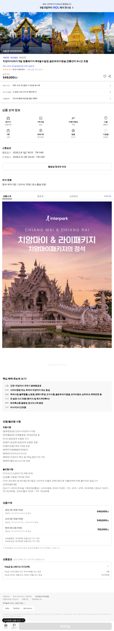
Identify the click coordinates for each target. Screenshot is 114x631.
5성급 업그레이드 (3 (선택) (17, 566)
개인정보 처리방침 (42, 596)
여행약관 (25, 599)
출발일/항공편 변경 (57, 166)
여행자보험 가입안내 (10, 599)
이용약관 (6, 596)
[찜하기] (104, 76)
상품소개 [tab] (7, 196)
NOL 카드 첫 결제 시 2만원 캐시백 (26, 85)
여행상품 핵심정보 (34, 69)
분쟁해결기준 (37, 599)
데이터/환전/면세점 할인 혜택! (25, 98)
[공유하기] (109, 76)
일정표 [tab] (40, 196)
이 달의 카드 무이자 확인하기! (25, 92)
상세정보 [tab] (74, 196)
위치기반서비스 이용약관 (22, 596)
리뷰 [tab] (107, 196)
